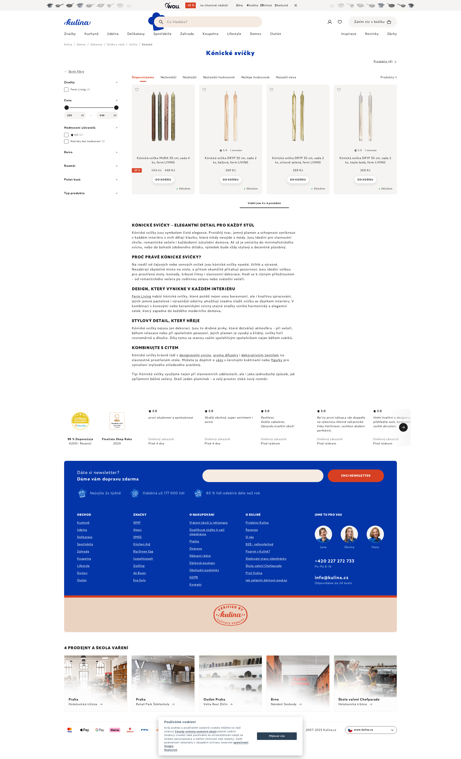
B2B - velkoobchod (259, 544)
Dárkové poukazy (202, 563)
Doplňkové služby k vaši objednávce (206, 532)
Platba (194, 541)
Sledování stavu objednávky (266, 558)
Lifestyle (83, 565)
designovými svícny (195, 355)
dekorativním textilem (260, 355)
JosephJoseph (143, 558)
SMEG (137, 537)
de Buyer (139, 573)
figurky (276, 360)
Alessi (137, 529)
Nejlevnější (168, 77)
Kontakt (195, 584)
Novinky (372, 34)
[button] (264, 78)
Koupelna (84, 558)
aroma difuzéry (225, 355)
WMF (137, 522)
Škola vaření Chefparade (264, 565)
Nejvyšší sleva (286, 77)
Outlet (82, 580)
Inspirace (348, 34)
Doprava (195, 548)
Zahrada (83, 551)
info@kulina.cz (331, 578)
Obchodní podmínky (204, 570)
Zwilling (138, 565)
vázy (219, 360)
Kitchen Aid (141, 544)
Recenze (252, 529)
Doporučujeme (143, 77)
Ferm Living (141, 296)
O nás (250, 537)
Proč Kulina (254, 573)
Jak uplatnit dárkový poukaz (266, 580)
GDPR (193, 577)
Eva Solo (139, 580)
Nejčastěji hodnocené (219, 77)
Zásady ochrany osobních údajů (195, 731)
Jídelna (82, 529)
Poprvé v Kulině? (258, 551)
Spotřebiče (85, 544)
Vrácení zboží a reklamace (208, 522)
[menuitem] (70, 35)
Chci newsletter (356, 475)
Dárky (392, 34)
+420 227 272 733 (334, 561)
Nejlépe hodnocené (255, 77)
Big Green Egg (143, 551)
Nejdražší (189, 77)
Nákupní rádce (200, 555)
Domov (82, 573)
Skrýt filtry (76, 71)
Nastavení (170, 749)
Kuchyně (83, 522)
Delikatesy (85, 537)
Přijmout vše (277, 736)
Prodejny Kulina (257, 522)
